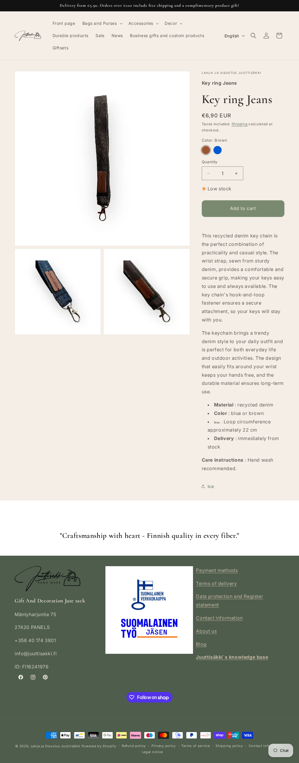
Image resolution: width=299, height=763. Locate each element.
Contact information (219, 618)
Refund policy (134, 746)
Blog (201, 644)
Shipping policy (229, 746)
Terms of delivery (216, 583)
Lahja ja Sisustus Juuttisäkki (55, 746)
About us (206, 631)
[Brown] (206, 150)
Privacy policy (164, 746)
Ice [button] (211, 486)
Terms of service (195, 746)
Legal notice (152, 752)
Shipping (240, 124)
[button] (102, 23)
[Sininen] (217, 150)
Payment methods (217, 570)
